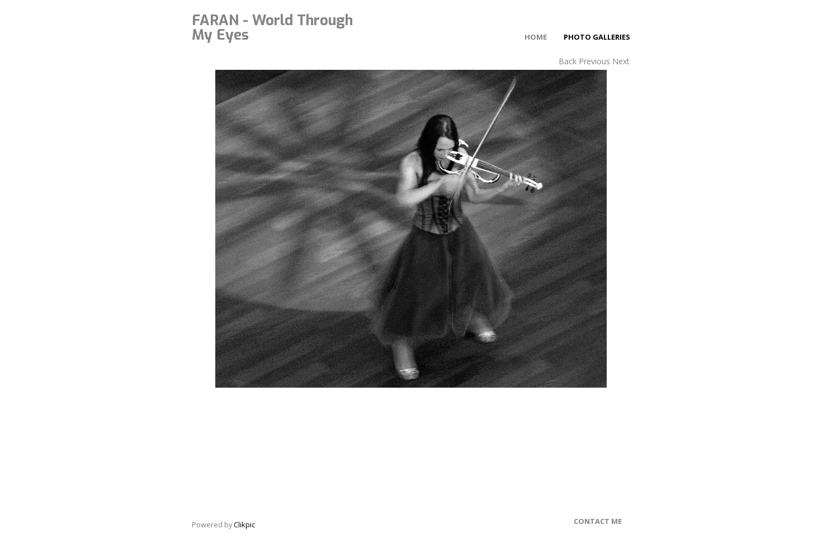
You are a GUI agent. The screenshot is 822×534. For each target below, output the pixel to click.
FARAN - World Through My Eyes (272, 27)
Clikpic (244, 524)
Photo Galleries (597, 37)
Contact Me (598, 521)
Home (536, 37)
